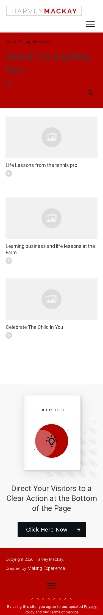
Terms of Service (64, 612)
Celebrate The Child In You (34, 327)
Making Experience (46, 568)
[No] (96, 607)
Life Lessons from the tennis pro (41, 165)
